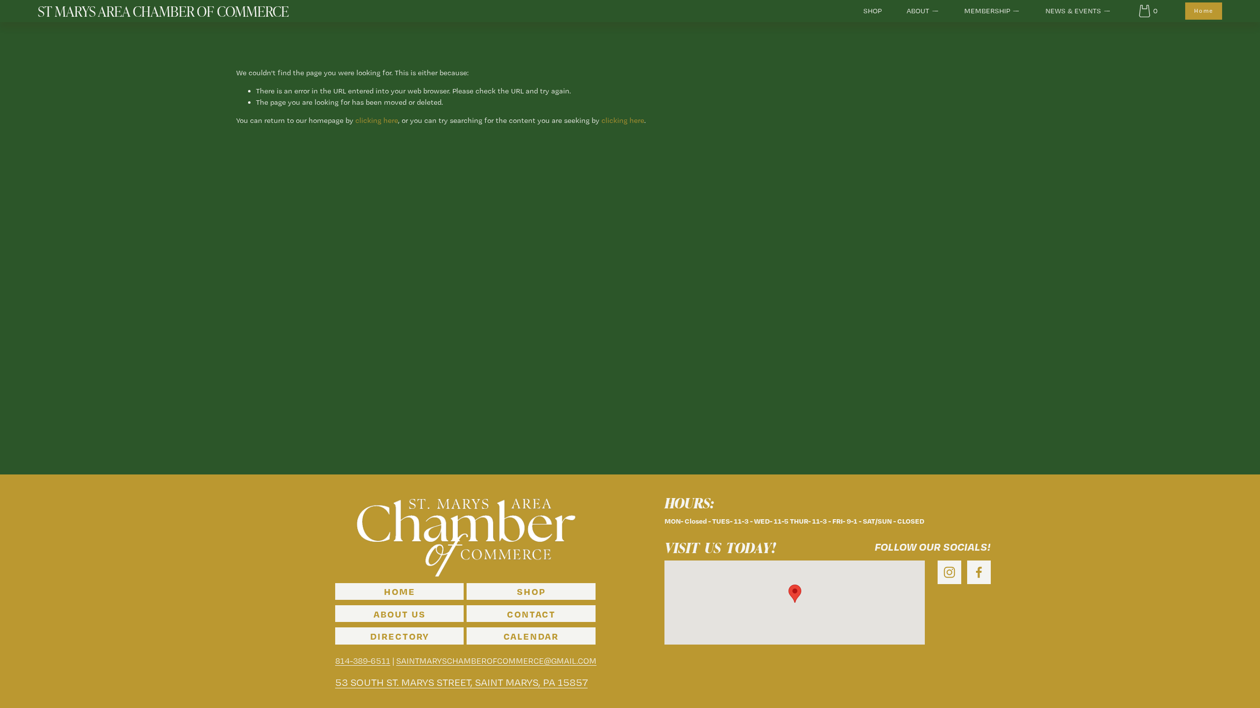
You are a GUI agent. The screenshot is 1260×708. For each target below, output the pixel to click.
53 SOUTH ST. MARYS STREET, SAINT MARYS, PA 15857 (469, 682)
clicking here (376, 120)
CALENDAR (531, 636)
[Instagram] (949, 572)
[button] (794, 594)
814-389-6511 (362, 661)
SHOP (872, 10)
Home (1203, 10)
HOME (399, 591)
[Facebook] (979, 572)
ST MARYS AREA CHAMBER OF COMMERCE (163, 10)
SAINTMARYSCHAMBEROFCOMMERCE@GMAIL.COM (496, 661)
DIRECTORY (399, 636)
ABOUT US (400, 614)
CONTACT (531, 614)
